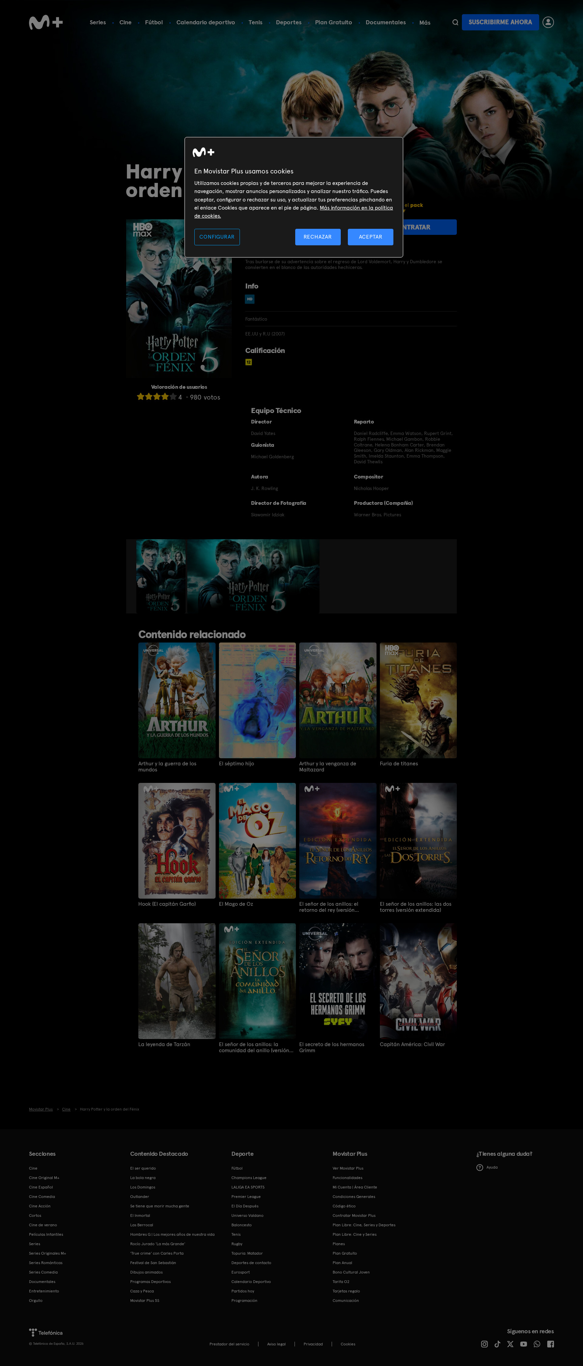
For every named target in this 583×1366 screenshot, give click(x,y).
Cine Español (41, 1187)
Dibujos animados (146, 1272)
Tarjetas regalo (346, 1291)
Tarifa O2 (341, 1281)
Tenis (255, 22)
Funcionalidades (347, 1177)
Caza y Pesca (142, 1291)
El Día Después (244, 1206)
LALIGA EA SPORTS (248, 1187)
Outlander (139, 1196)
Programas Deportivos (150, 1281)
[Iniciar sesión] (548, 22)
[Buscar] (455, 22)
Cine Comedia (42, 1196)
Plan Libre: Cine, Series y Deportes (364, 1225)
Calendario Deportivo (251, 1281)
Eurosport (240, 1272)
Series (98, 22)
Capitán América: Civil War (412, 1044)
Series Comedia (43, 1272)
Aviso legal (276, 1344)
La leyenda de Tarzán (164, 1044)
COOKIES (348, 1344)
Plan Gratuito (333, 22)
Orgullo (36, 1300)
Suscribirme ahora (500, 22)
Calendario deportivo (205, 22)
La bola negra (143, 1177)
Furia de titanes (399, 764)
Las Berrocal (141, 1225)
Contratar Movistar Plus (354, 1215)
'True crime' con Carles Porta (157, 1253)
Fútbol (154, 22)
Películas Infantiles (46, 1234)
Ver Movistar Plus (348, 1168)
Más (425, 22)
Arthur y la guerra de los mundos (167, 767)
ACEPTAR (371, 237)
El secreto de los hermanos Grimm (331, 1047)
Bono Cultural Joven (351, 1272)
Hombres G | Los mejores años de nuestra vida (172, 1234)
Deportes (289, 22)
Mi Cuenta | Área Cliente (355, 1187)
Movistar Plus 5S (144, 1300)
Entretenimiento (44, 1291)
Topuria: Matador (247, 1253)
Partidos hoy (242, 1291)
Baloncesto (241, 1225)
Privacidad (313, 1344)
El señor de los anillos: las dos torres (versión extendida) (415, 907)
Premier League (246, 1196)
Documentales (386, 22)
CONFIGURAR (216, 237)
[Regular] (157, 396)
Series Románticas (45, 1262)
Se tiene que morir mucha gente (159, 1206)
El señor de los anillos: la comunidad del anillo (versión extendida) (254, 1047)
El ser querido (143, 1168)
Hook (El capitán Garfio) (167, 904)
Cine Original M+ (44, 1177)
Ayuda (492, 1167)
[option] (161, 576)
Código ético (344, 1206)
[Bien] (165, 396)
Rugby (236, 1243)
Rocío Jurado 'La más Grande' (157, 1243)
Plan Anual (342, 1262)
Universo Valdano (247, 1215)
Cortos (35, 1215)
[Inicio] (46, 22)
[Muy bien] (173, 396)
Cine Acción (40, 1206)
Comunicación (346, 1300)
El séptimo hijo (236, 764)
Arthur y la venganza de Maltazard (327, 767)
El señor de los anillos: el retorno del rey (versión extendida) (328, 907)
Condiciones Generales (354, 1196)
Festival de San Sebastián (153, 1262)
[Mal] (148, 396)
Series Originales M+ (47, 1253)
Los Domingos (142, 1187)
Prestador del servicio (229, 1344)
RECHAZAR (318, 237)
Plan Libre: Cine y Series (355, 1234)
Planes (339, 1243)
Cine (125, 22)
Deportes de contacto (251, 1262)
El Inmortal (140, 1215)
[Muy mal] (140, 396)
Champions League (249, 1177)
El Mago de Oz (236, 904)
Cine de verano (43, 1225)
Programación (244, 1300)
